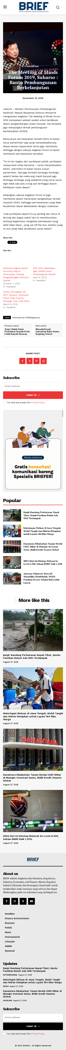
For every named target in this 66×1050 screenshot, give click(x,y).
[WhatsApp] (44, 361)
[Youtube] (31, 901)
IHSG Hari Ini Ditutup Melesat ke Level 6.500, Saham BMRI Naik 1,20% (42, 562)
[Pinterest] (36, 361)
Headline (33, 66)
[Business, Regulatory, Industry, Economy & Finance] (33, 860)
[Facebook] (22, 361)
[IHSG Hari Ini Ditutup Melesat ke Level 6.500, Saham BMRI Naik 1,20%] (12, 562)
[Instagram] (14, 901)
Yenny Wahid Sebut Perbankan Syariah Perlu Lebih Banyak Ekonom (17, 331)
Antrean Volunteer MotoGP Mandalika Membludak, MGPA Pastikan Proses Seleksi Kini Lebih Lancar (41, 578)
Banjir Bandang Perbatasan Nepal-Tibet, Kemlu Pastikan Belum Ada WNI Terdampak (41, 515)
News (5, 986)
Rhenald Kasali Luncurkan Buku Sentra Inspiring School (47, 331)
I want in (31, 395)
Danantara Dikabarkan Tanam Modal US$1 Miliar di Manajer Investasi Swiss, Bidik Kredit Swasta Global (42, 546)
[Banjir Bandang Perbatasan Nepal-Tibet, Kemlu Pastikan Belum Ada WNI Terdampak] (12, 515)
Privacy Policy (37, 402)
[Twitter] (29, 361)
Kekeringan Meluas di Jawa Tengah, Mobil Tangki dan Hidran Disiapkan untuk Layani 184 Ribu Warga (42, 530)
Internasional (10, 975)
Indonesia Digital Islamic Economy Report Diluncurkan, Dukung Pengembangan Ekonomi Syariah (16, 274)
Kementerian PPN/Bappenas (26, 318)
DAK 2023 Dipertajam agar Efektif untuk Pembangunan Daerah (44, 271)
